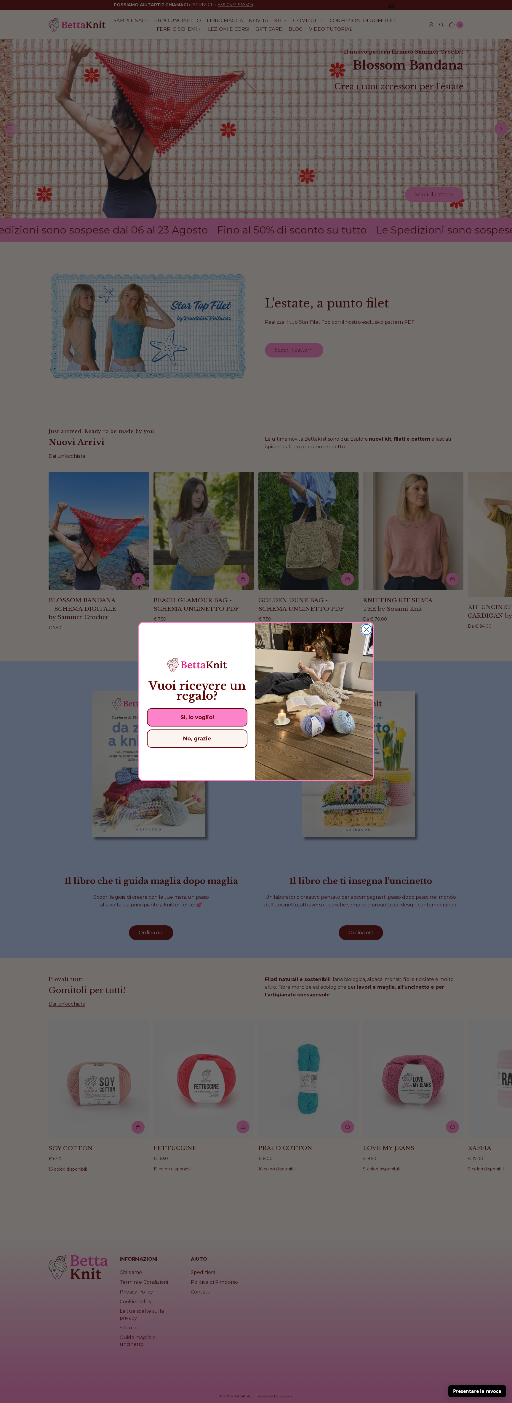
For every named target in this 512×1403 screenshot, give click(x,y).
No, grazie (197, 738)
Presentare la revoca (477, 1391)
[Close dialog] (366, 629)
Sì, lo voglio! (197, 717)
